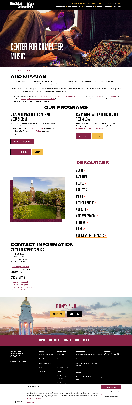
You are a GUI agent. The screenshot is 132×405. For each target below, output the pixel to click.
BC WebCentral (62, 367)
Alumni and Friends (45, 363)
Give (105, 3)
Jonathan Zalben (34, 131)
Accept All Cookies (111, 387)
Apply (93, 3)
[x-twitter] (109, 354)
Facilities (82, 177)
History (81, 222)
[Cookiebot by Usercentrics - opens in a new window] (18, 402)
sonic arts (98, 96)
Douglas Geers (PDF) (35, 128)
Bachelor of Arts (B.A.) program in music (92, 128)
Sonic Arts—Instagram (19, 284)
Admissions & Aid (75, 7)
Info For (108, 7)
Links (79, 229)
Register (99, 3)
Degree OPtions (85, 203)
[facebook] (105, 354)
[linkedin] (118, 354)
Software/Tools (86, 216)
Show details (30, 402)
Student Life (89, 7)
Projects (81, 190)
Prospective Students (46, 354)
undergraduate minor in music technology (38, 99)
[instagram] (112, 354)
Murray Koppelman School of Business (89, 354)
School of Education (82, 359)
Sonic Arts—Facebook (19, 282)
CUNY (59, 359)
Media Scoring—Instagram (21, 287)
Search (119, 3)
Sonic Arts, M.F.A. (21, 152)
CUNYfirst (60, 363)
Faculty (41, 367)
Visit (88, 3)
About (99, 7)
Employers (42, 371)
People (80, 183)
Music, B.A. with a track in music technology (58, 96)
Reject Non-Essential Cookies (111, 396)
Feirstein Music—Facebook (21, 290)
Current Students (44, 359)
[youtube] (115, 354)
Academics (60, 7)
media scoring (111, 96)
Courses (81, 209)
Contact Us (74, 314)
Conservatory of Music (90, 235)
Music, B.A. (83, 136)
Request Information (78, 3)
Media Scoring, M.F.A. (22, 141)
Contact (111, 3)
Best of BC (118, 7)
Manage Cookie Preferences (110, 391)
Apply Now (57, 314)
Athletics (60, 371)
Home (12, 71)
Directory (60, 354)
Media (79, 196)
